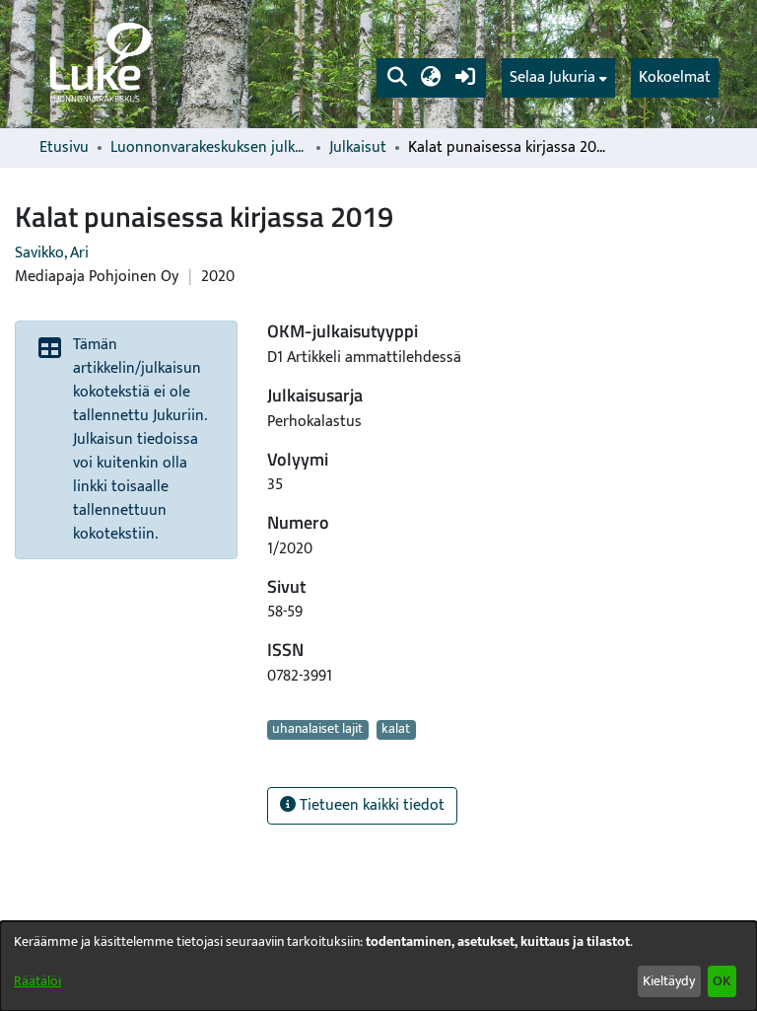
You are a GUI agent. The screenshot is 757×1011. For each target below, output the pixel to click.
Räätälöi (37, 981)
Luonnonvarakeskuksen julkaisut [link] (209, 148)
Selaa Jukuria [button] (552, 78)
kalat (395, 730)
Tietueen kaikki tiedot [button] (370, 805)
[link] (98, 64)
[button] (396, 78)
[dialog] (378, 966)
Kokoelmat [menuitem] (675, 77)
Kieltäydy (669, 981)
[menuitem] (558, 78)
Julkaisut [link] (357, 148)
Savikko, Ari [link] (52, 253)
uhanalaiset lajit (317, 730)
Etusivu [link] (64, 148)
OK (721, 981)
